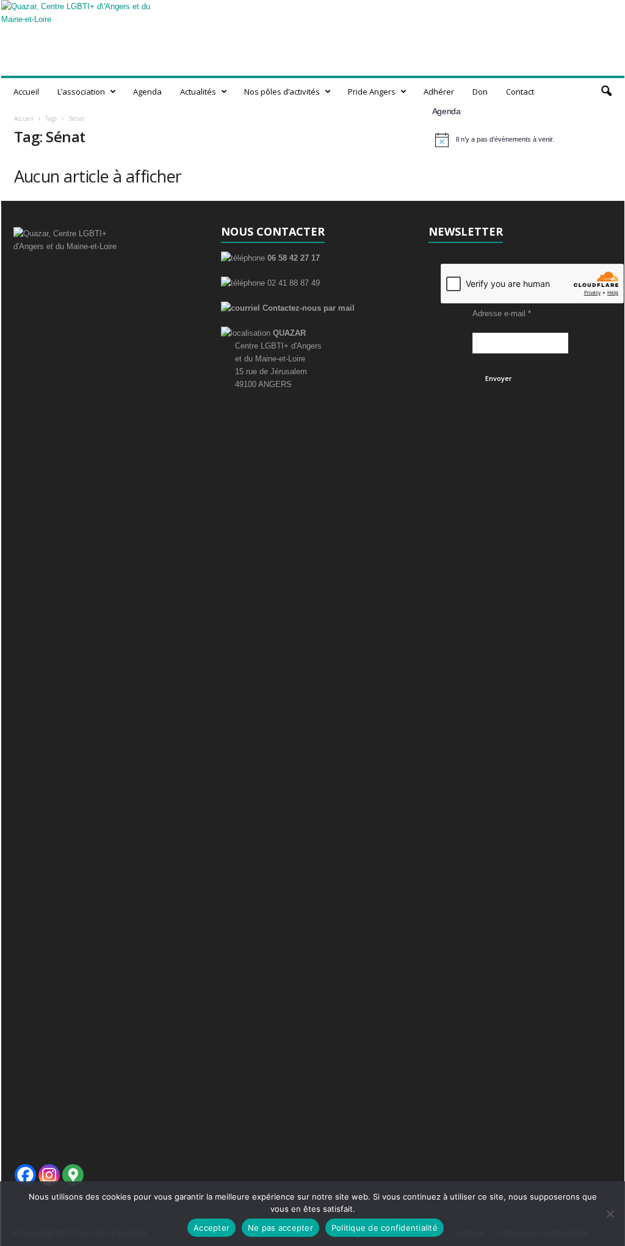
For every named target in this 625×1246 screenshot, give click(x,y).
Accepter (211, 1228)
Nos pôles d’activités (282, 91)
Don (480, 91)
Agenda (147, 91)
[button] (606, 91)
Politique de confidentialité (384, 1228)
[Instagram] (49, 1175)
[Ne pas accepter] (610, 1214)
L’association (81, 91)
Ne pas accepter (280, 1228)
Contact (520, 91)
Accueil (26, 91)
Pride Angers (372, 91)
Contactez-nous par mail (307, 308)
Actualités (198, 91)
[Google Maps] (73, 1175)
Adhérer (439, 91)
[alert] (522, 139)
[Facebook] (25, 1175)
